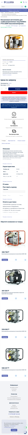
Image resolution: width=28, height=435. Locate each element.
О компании (14, 389)
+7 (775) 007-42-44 (14, 414)
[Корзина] (26, 2)
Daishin (10, 83)
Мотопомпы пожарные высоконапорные (9, 14)
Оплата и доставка (6, 143)
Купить (14, 92)
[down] (6, 90)
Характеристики (11, 140)
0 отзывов (8, 25)
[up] (6, 88)
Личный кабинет (14, 396)
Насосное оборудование (9, 12)
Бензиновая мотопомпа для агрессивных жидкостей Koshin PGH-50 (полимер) (13, 293)
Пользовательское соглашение (14, 399)
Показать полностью (7, 163)
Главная (2, 12)
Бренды (14, 405)
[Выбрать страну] (25, 6)
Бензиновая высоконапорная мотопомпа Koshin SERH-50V (14, 331)
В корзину (17, 89)
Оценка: (4, 195)
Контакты (14, 390)
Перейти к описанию (7, 74)
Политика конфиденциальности (14, 397)
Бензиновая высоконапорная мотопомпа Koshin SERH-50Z (14, 369)
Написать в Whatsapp (14, 416)
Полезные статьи (14, 408)
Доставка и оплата (14, 387)
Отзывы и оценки (21, 140)
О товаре (4, 140)
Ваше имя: (5, 189)
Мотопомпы (17, 12)
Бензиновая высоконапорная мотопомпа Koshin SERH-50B (14, 253)
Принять (14, 430)
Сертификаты (14, 406)
